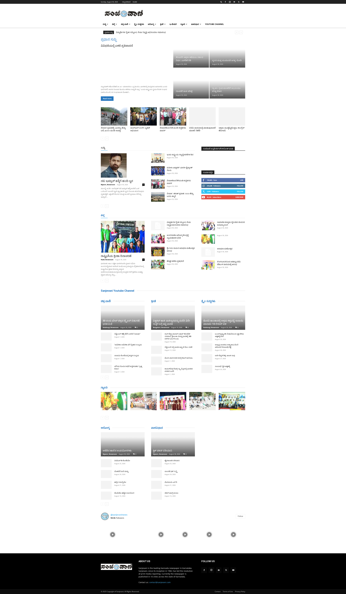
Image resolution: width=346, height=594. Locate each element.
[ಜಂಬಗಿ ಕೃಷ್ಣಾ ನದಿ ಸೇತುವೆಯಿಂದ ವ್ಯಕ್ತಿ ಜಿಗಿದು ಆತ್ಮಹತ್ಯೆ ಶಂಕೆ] (206, 336)
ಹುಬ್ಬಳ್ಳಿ (134, 215)
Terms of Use (228, 590)
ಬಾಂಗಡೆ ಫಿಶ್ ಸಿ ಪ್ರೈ (171, 468)
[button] (221, 2)
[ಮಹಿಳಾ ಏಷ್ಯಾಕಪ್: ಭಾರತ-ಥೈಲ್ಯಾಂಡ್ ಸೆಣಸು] (158, 171)
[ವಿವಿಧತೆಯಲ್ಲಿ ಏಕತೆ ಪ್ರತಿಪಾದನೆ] (137, 65)
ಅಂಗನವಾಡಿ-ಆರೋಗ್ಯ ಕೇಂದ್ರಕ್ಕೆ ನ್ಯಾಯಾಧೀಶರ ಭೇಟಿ (135, 32)
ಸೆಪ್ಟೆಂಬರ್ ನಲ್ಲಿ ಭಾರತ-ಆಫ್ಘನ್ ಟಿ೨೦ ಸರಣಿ (178, 347)
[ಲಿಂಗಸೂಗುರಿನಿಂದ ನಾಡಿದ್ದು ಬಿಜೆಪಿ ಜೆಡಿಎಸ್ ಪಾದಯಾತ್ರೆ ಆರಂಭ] (208, 265)
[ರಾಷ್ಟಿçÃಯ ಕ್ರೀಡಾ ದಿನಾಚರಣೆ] (123, 237)
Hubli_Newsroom (107, 260)
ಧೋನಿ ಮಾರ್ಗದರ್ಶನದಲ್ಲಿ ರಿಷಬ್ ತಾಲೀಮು (179, 358)
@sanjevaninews (119, 513)
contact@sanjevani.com (160, 581)
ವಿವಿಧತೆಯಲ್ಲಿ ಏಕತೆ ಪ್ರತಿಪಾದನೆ (117, 45)
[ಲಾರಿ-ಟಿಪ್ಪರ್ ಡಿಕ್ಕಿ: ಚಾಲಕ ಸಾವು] (206, 358)
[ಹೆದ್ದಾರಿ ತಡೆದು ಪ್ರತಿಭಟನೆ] (158, 264)
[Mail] (234, 2)
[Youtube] (243, 2)
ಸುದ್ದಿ (103, 147)
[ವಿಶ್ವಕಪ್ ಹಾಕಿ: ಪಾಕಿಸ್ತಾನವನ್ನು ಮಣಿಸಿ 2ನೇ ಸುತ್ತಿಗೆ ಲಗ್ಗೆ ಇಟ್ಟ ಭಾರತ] (173, 318)
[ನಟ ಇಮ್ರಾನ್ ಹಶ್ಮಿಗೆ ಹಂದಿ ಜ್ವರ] (123, 165)
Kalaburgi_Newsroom (111, 317)
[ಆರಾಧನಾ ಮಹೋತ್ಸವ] (208, 252)
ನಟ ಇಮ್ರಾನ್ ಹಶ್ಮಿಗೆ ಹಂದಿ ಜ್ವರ (117, 181)
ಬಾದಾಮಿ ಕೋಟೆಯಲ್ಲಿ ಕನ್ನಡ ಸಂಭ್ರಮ (126, 346)
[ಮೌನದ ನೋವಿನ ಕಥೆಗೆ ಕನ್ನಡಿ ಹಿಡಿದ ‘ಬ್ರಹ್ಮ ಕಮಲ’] (106, 359)
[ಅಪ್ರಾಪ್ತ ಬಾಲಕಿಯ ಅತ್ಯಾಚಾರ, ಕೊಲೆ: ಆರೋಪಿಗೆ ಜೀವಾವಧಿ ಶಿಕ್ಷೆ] (206, 347)
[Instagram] (230, 2)
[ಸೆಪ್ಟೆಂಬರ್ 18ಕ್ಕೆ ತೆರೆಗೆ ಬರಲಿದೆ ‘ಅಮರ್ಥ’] (106, 326)
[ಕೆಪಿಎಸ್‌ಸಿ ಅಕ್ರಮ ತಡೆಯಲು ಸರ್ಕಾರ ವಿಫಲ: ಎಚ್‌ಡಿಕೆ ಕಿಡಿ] (191, 52)
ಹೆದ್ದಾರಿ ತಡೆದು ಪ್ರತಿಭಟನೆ (175, 261)
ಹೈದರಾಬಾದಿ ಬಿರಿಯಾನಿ (172, 457)
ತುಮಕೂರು (192, 215)
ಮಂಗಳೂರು (125, 215)
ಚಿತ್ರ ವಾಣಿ (124, 24)
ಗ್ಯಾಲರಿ (182, 24)
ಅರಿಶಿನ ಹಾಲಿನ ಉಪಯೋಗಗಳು (117, 449)
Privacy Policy (240, 590)
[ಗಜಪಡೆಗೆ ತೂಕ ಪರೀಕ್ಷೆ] (191, 83)
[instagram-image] (112, 533)
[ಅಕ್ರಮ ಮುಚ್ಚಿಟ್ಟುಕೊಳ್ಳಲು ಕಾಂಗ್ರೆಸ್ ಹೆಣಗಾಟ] (232, 116)
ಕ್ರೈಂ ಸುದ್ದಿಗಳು (139, 24)
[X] (239, 2)
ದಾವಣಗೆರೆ (181, 215)
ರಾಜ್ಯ (181, 148)
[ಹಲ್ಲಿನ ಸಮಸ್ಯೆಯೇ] (106, 483)
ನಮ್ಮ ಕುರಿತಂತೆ (126, 2)
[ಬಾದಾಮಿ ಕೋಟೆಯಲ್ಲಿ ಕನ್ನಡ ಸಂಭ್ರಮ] (106, 348)
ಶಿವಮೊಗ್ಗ (202, 215)
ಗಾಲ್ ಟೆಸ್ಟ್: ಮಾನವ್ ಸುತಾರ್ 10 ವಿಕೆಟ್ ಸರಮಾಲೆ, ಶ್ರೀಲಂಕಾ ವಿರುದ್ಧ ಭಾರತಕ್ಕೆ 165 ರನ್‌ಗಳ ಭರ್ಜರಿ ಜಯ (178, 336)
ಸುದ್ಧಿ (104, 24)
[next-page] (107, 138)
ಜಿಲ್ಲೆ (113, 24)
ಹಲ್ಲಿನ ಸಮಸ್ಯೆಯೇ (120, 481)
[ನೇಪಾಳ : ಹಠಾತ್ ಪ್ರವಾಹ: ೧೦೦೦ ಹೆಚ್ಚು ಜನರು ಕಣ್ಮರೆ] (158, 197)
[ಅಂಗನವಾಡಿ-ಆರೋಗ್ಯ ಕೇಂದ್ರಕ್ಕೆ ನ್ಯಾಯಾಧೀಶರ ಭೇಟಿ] (158, 238)
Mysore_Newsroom (108, 185)
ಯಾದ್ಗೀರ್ (222, 215)
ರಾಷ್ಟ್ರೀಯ (173, 148)
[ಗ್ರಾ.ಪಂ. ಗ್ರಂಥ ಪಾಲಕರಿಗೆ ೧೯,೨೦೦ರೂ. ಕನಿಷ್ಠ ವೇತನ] (227, 83)
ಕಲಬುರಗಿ (143, 215)
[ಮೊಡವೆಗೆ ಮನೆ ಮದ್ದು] (106, 473)
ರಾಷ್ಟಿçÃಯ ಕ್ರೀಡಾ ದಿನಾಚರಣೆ (116, 256)
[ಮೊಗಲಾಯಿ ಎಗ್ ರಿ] (156, 481)
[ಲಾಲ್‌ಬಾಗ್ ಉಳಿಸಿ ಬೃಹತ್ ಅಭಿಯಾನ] (143, 116)
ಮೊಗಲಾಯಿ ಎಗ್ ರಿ (171, 478)
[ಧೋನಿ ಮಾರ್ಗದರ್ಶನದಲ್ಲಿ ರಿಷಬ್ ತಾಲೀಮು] (156, 361)
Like (241, 180)
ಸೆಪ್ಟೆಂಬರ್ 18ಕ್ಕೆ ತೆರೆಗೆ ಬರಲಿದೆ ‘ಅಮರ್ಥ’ (127, 324)
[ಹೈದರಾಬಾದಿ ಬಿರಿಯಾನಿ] (156, 459)
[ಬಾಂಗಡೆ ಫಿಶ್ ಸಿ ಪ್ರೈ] (156, 470)
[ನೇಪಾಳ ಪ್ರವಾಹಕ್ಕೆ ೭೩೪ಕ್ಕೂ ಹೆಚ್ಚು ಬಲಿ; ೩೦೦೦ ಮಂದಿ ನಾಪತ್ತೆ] (114, 116)
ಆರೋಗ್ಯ (151, 24)
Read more (107, 99)
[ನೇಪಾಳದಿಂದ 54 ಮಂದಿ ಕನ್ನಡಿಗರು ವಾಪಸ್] (173, 116)
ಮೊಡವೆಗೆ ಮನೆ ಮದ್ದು (121, 470)
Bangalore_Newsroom (161, 327)
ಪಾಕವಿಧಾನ (195, 24)
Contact (218, 590)
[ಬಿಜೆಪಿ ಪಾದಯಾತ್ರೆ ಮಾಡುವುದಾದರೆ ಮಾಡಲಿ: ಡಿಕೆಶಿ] (202, 116)
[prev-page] (102, 138)
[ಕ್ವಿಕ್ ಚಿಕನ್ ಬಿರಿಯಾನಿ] (173, 441)
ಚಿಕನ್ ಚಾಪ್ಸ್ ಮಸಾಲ (171, 489)
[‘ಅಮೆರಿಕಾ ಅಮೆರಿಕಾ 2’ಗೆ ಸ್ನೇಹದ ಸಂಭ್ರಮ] (106, 337)
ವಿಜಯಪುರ (212, 215)
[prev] (236, 32)
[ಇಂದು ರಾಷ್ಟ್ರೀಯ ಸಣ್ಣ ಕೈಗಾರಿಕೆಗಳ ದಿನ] (158, 158)
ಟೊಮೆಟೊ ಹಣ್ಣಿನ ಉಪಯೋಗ (124, 492)
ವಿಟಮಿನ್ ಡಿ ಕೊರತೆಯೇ (122, 459)
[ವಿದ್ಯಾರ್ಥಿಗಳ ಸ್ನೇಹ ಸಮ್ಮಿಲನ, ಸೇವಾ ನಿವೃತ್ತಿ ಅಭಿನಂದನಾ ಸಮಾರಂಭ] (158, 225)
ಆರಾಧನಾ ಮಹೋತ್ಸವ (224, 249)
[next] (241, 32)
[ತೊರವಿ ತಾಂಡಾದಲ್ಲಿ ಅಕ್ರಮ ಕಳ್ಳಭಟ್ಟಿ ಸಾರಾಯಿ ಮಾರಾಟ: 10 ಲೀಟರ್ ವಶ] (223, 318)
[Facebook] (225, 2)
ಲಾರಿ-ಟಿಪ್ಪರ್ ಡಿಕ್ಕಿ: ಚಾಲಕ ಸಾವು (225, 356)
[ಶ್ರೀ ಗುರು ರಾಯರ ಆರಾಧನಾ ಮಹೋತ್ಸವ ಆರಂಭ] (158, 251)
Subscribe (239, 197)
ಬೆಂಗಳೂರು (114, 215)
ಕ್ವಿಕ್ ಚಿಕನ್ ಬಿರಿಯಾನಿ (162, 446)
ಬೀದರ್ (231, 215)
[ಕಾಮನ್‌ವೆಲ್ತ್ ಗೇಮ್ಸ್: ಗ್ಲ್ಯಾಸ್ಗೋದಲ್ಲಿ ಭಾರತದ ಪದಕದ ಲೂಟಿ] (156, 371)
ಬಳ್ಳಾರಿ (151, 215)
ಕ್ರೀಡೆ (161, 24)
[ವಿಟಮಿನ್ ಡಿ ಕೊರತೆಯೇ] (106, 462)
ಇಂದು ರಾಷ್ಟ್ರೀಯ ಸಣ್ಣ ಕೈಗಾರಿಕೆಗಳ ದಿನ (180, 155)
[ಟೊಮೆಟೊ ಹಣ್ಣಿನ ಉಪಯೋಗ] (106, 494)
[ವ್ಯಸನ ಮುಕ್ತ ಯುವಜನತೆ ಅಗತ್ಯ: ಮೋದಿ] (227, 52)
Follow (240, 186)
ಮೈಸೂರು (172, 215)
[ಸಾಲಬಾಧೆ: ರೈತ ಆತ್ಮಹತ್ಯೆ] (206, 369)
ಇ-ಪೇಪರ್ (173, 24)
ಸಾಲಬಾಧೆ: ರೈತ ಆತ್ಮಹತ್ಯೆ (222, 366)
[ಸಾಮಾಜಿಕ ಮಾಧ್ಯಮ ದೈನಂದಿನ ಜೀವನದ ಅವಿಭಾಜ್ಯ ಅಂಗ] (208, 225)
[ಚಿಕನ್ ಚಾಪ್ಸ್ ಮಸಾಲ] (156, 492)
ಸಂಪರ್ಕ (135, 2)
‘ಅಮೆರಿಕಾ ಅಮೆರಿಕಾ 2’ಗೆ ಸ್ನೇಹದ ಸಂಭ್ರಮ (128, 335)
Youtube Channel (214, 24)
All (153, 148)
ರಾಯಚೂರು (161, 215)
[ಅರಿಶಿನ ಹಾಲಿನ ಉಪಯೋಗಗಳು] (123, 442)
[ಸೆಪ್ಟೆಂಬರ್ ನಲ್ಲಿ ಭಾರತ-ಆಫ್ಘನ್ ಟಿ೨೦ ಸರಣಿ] (156, 350)
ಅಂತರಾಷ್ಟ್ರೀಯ (162, 148)
